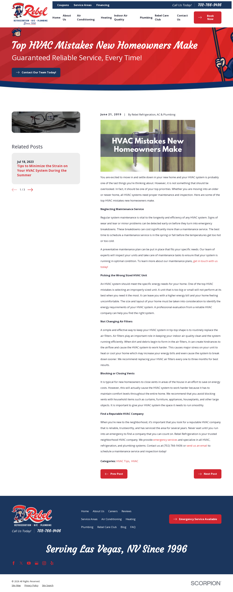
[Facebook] (13, 563)
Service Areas (83, 5)
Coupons (63, 5)
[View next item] (30, 189)
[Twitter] (21, 563)
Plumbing (87, 527)
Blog (123, 527)
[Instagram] (44, 563)
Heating (131, 519)
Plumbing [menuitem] (146, 17)
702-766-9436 (209, 5)
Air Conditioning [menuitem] (86, 17)
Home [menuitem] (56, 17)
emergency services (165, 440)
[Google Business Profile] (36, 563)
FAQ (133, 527)
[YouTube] (29, 563)
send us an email (197, 445)
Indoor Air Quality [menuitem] (120, 17)
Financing (102, 5)
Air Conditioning (111, 519)
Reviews (126, 511)
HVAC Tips (122, 461)
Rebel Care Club (107, 527)
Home (85, 511)
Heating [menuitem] (106, 17)
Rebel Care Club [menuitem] (162, 17)
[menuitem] (16, 585)
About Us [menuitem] (67, 17)
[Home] (30, 14)
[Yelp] (52, 563)
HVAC (134, 461)
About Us (98, 511)
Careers (113, 511)
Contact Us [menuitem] (182, 17)
